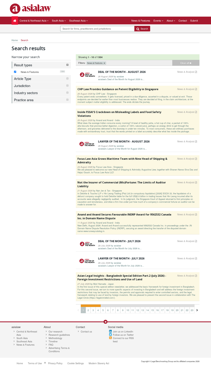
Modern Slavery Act (99, 363)
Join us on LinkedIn (123, 331)
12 (137, 310)
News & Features (140, 20)
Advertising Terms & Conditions (59, 349)
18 (167, 310)
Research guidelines (59, 334)
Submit (194, 20)
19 (172, 310)
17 (162, 310)
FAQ (51, 344)
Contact (183, 20)
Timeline (53, 341)
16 (157, 310)
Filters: (81, 62)
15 (152, 310)
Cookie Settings (75, 363)
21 (182, 310)
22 (187, 310)
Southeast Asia (24, 341)
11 (132, 310)
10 (127, 310)
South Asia (22, 338)
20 (177, 310)
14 (147, 310)
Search (143, 28)
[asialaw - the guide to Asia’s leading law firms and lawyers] (31, 8)
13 (142, 310)
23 (192, 310)
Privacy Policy (55, 363)
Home (15, 40)
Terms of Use (35, 363)
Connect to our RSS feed (123, 339)
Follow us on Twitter (123, 334)
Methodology (55, 338)
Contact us (86, 331)
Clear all (185, 62)
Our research (55, 331)
